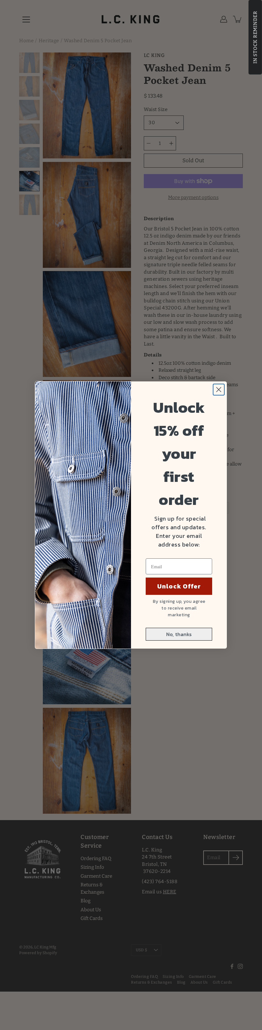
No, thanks (179, 634)
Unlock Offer (179, 586)
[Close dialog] (218, 389)
